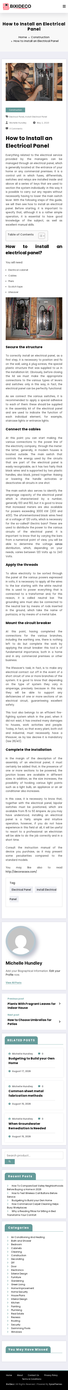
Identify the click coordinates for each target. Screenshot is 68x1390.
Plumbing (16, 1310)
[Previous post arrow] (59, 1003)
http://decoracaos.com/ (21, 872)
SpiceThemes (55, 1384)
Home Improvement (22, 1288)
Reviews (15, 1317)
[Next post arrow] (59, 1021)
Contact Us (33, 1375)
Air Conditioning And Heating (28, 1237)
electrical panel (16, 116)
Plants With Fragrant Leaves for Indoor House (32, 1006)
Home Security (19, 1291)
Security (15, 1324)
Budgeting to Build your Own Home (31, 1060)
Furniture (16, 1277)
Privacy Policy (51, 1375)
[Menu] (64, 6)
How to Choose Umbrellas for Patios (30, 1022)
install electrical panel (36, 116)
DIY (13, 1262)
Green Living (18, 1284)
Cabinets (16, 1248)
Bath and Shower (21, 1240)
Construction (15, 110)
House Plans (18, 1295)
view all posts (14, 982)
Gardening (17, 1280)
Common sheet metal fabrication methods (26, 1093)
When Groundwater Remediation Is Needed (27, 1126)
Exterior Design (19, 1273)
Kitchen (15, 1302)
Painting (16, 1306)
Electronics (17, 1270)
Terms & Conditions (31, 1379)
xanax (58, 544)
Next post (13, 1015)
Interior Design (19, 1299)
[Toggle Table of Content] (40, 236)
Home (9, 1375)
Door (13, 1266)
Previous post (16, 998)
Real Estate (17, 1313)
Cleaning (16, 1251)
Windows (16, 1331)
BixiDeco (10, 1384)
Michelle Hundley (17, 122)
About (20, 1375)
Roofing (15, 1320)
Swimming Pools (20, 1328)
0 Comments (15, 128)
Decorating (17, 1259)
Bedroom (16, 1244)
